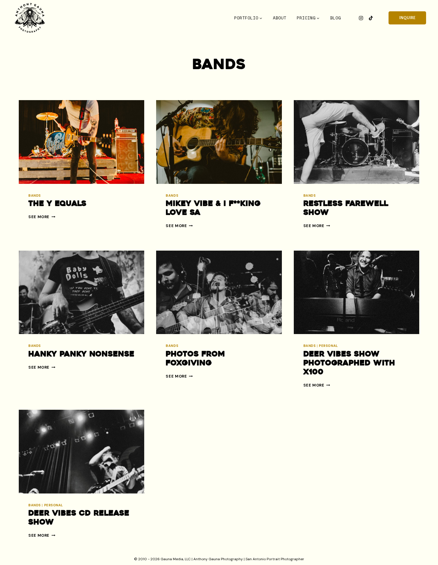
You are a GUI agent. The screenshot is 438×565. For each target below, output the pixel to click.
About (279, 18)
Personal (328, 346)
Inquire (407, 17)
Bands (34, 195)
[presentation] (81, 142)
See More (41, 216)
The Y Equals (57, 204)
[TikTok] (370, 17)
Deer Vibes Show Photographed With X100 (349, 363)
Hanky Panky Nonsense (81, 354)
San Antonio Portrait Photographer (275, 559)
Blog (335, 18)
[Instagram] (360, 17)
